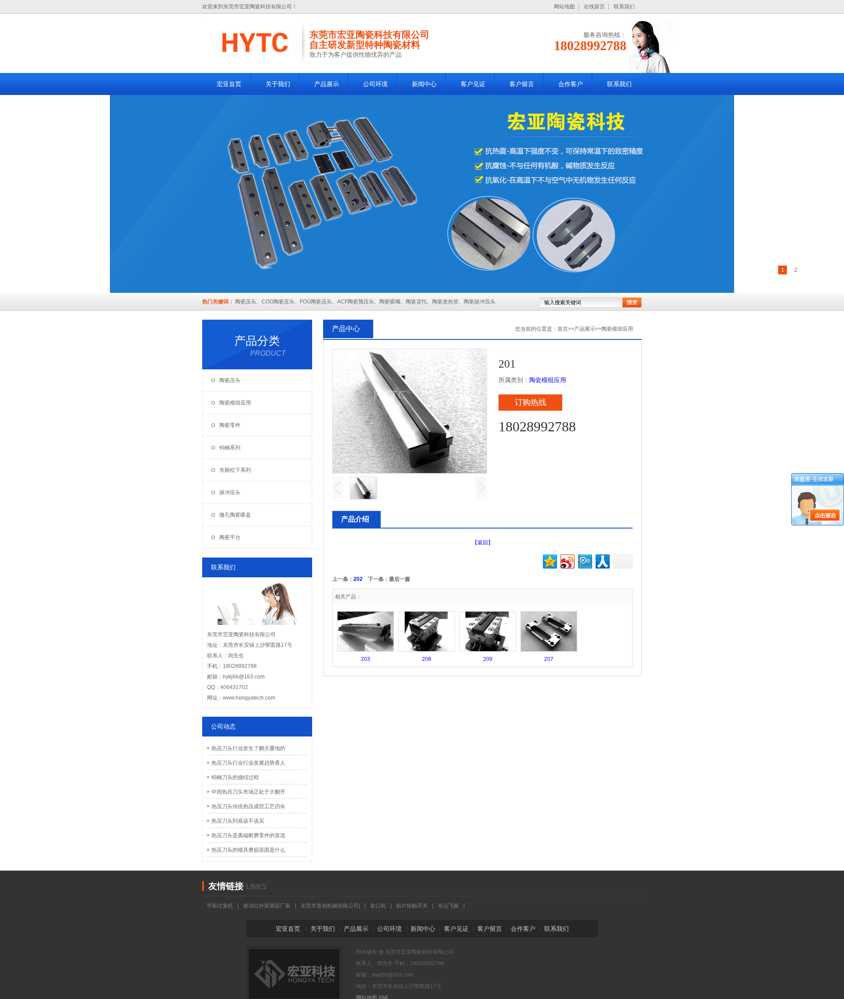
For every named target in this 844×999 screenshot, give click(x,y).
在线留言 (594, 7)
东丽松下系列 (235, 470)
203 (365, 659)
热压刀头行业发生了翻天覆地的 (248, 748)
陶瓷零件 (229, 425)
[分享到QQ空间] (549, 560)
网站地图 (564, 7)
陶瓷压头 (229, 380)
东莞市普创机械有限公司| (330, 906)
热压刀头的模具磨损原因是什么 (248, 850)
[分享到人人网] (602, 560)
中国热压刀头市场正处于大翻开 (248, 792)
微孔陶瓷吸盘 (235, 515)
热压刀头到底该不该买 (237, 821)
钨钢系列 (229, 448)
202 (358, 579)
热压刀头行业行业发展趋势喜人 (248, 763)
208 (426, 659)
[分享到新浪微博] (567, 560)
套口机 (378, 906)
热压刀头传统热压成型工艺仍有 (248, 806)
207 (548, 659)
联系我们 (624, 7)
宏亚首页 (288, 928)
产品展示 (584, 329)
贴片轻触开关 (412, 906)
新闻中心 (423, 928)
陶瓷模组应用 (235, 403)
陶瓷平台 (229, 537)
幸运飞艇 (448, 906)
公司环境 (389, 928)
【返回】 (482, 543)
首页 (562, 329)
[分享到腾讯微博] (584, 560)
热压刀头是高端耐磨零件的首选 (248, 835)
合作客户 (523, 928)
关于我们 (322, 928)
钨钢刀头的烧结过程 (235, 777)
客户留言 (489, 928)
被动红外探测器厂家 (267, 906)
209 (487, 659)
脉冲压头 (229, 492)
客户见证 (456, 928)
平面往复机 (220, 906)
